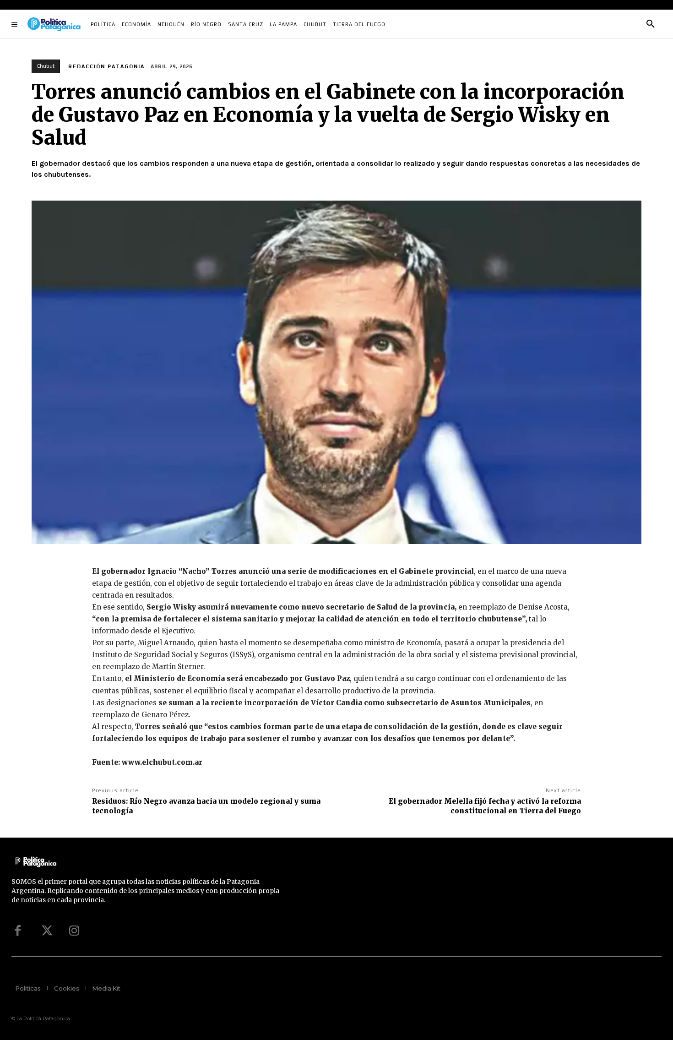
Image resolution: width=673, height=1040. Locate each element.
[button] (651, 24)
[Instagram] (74, 931)
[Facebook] (17, 931)
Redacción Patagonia (106, 66)
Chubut (45, 66)
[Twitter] (46, 931)
